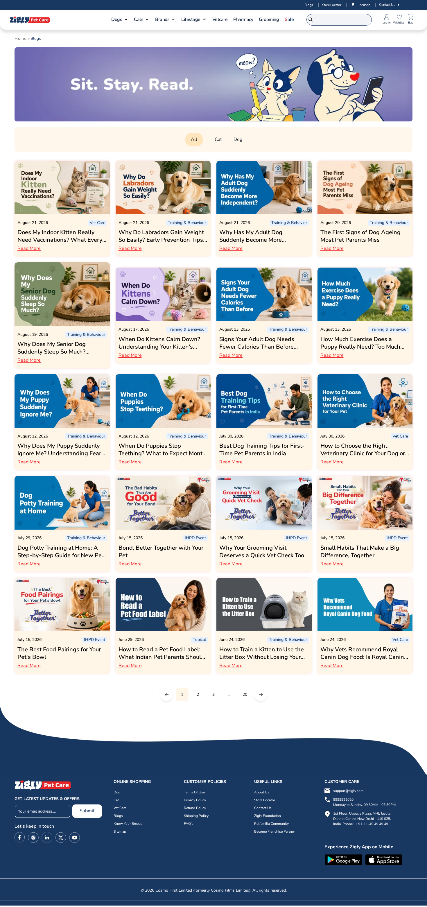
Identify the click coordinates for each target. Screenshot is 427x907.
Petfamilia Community (271, 823)
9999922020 (364, 802)
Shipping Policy (196, 815)
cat (218, 139)
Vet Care (120, 808)
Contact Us (389, 4)
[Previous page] (166, 694)
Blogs (308, 5)
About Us (261, 792)
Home (20, 38)
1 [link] (182, 694)
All (194, 139)
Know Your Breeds (128, 823)
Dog (238, 139)
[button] (119, 20)
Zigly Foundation (267, 815)
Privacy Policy (195, 800)
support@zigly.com (348, 790)
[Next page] (260, 694)
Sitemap (120, 831)
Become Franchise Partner (274, 831)
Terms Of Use (194, 792)
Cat (116, 800)
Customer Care (341, 781)
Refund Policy (195, 808)
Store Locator (331, 5)
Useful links (268, 781)
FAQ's (188, 823)
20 (245, 694)
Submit (87, 811)
